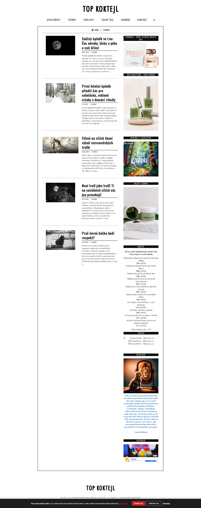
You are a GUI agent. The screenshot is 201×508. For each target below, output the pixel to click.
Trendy (72, 20)
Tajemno (106, 30)
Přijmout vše (138, 503)
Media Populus (98, 497)
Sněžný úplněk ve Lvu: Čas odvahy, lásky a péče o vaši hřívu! (99, 43)
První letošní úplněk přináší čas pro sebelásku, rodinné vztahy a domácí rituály (98, 92)
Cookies (113, 497)
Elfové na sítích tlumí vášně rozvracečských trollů (97, 143)
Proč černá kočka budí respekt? (98, 235)
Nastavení (166, 503)
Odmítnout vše (154, 503)
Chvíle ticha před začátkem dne (141, 273)
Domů (96, 30)
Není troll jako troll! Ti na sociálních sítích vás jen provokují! (98, 190)
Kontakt (142, 20)
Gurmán (125, 20)
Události (89, 20)
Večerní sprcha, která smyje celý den (141, 315)
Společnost (54, 20)
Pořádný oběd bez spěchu (141, 310)
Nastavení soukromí (130, 497)
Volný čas (108, 20)
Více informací (123, 503)
